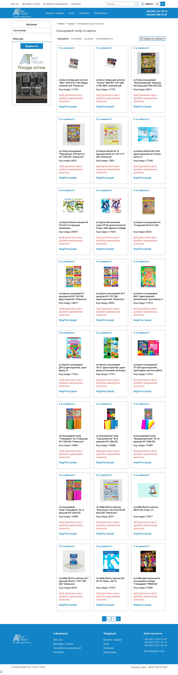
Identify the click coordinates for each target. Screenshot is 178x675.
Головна (60, 23)
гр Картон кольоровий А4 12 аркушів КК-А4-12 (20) (146, 224)
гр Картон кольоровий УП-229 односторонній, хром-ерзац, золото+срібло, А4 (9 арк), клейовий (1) (147, 369)
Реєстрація (71, 106)
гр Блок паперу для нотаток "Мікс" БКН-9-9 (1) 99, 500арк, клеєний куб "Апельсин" (73, 82)
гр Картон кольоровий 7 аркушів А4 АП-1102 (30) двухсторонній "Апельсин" (73, 296)
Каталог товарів (55, 13)
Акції (71, 13)
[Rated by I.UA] (5, 673)
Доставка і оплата (31, 3)
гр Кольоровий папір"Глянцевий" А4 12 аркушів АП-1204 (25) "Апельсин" (71, 511)
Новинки (84, 13)
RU (157, 3)
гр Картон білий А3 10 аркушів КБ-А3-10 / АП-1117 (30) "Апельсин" (110, 154)
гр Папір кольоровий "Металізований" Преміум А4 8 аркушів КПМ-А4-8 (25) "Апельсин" (147, 84)
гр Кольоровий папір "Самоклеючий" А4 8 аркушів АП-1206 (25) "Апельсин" (107, 440)
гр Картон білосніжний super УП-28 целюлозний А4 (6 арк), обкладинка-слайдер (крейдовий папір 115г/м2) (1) (111, 228)
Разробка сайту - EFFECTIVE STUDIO (149, 667)
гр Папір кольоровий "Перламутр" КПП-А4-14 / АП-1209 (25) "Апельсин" (72, 154)
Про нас (15, 3)
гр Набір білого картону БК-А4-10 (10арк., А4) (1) (110, 579)
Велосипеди (20, 30)
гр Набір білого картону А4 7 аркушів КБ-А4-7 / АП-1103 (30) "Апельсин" (73, 581)
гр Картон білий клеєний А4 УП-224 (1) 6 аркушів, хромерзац (73, 225)
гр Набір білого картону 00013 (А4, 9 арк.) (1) (145, 508)
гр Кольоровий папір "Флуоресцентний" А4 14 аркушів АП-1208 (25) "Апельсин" (146, 440)
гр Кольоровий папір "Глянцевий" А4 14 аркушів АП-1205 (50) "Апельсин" (73, 438)
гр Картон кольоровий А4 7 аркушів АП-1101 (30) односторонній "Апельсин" (110, 296)
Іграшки (71, 23)
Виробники (100, 13)
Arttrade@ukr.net (154, 651)
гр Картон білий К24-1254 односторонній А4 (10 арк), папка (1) (147, 154)
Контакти (76, 3)
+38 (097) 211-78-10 (156, 11)
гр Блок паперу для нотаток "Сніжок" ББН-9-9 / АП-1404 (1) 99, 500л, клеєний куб (110, 82)
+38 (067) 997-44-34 (155, 645)
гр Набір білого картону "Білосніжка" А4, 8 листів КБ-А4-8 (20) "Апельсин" (111, 510)
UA (162, 3)
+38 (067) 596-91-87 (156, 14)
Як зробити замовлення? (55, 3)
